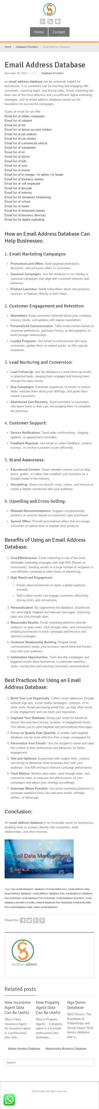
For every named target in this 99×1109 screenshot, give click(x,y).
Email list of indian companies (25, 116)
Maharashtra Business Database (66, 1048)
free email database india (18, 907)
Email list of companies (20, 147)
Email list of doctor (17, 156)
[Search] (91, 1063)
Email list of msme (17, 170)
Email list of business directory (25, 215)
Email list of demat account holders (28, 129)
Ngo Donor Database (76, 1005)
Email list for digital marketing (24, 219)
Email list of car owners (20, 138)
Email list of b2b (15, 161)
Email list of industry (18, 192)
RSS (50, 21)
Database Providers (52, 73)
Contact (59, 32)
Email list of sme (16, 165)
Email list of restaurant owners (25, 210)
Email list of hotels (17, 206)
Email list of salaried (18, 120)
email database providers (70, 898)
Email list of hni (15, 125)
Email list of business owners (24, 179)
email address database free (48, 893)
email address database (18, 893)
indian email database (46, 907)
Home (39, 32)
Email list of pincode (18, 188)
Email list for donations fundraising (28, 197)
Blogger (58, 21)
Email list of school (17, 201)
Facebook (23, 920)
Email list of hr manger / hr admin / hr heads (34, 174)
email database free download (38, 898)
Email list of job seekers (21, 134)
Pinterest (42, 920)
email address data (78, 889)
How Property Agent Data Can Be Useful (48, 1007)
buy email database (22, 889)
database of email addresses (51, 889)
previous (86, 989)
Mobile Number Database (24, 1048)
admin (31, 964)
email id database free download (54, 902)
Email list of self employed (22, 183)
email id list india (82, 902)
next (91, 989)
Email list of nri (15, 152)
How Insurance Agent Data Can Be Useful (18, 1007)
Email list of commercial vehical (26, 143)
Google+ (42, 21)
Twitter (29, 920)
